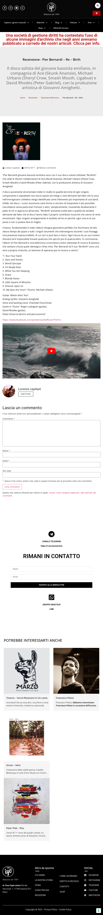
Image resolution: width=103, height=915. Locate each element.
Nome (6, 451)
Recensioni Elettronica (50, 98)
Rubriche (40, 22)
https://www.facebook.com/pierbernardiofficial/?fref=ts (32, 319)
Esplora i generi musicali (15, 22)
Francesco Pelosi (65, 697)
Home (22, 98)
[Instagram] (10, 8)
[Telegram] (16, 8)
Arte (90, 22)
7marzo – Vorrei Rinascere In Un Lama (26, 697)
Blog (57, 22)
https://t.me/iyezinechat (51, 546)
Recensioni (33, 98)
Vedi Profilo (26, 394)
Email (6, 461)
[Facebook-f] (5, 8)
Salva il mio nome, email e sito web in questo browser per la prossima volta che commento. (48, 481)
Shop (40, 28)
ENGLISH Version (61, 28)
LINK (51, 609)
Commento (9, 419)
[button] (97, 5)
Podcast (73, 22)
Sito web (7, 471)
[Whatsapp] (22, 8)
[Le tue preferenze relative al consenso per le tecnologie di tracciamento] (98, 910)
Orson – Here (13, 765)
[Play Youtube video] (51, 351)
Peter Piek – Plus (15, 828)
